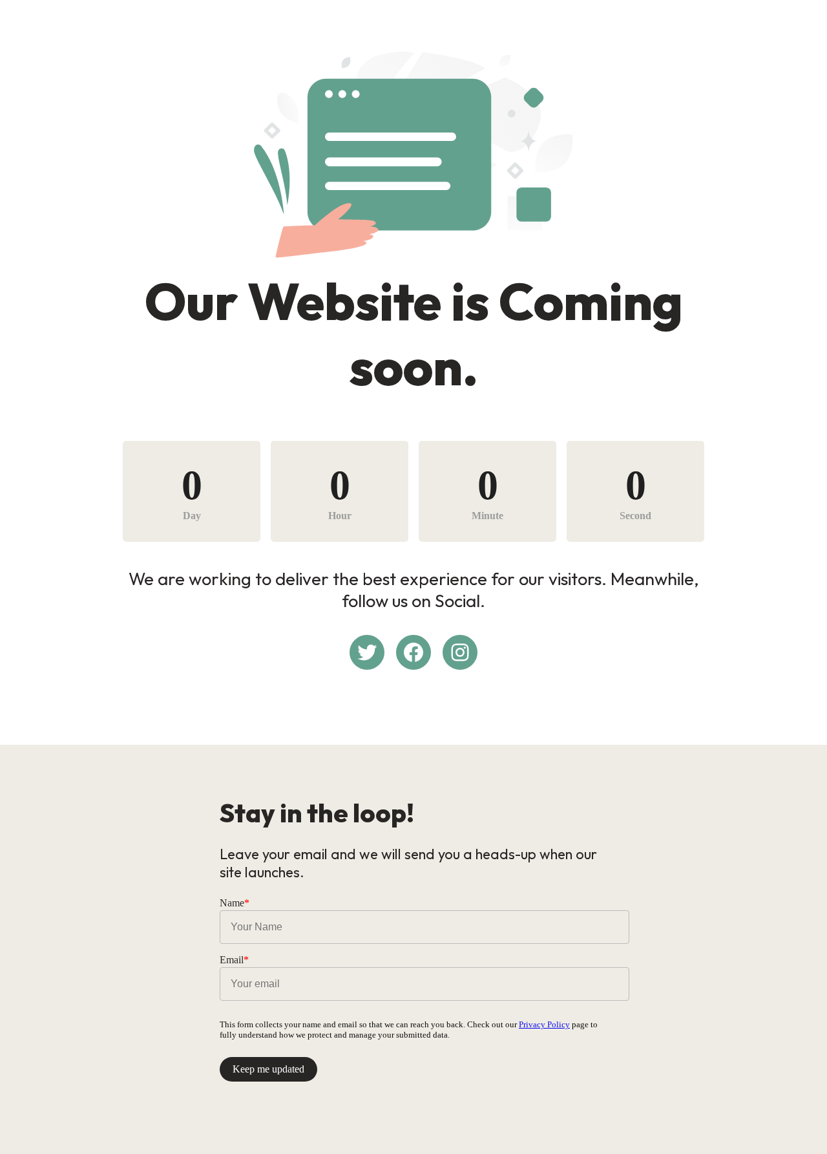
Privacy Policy (544, 1024)
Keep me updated (268, 1068)
